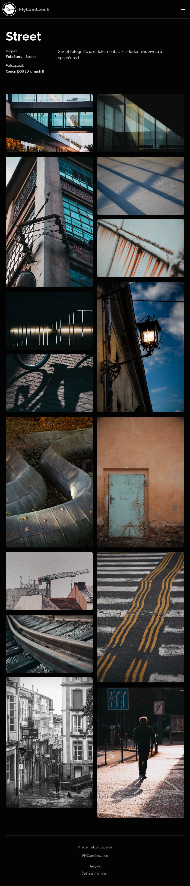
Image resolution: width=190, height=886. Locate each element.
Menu (183, 9)
